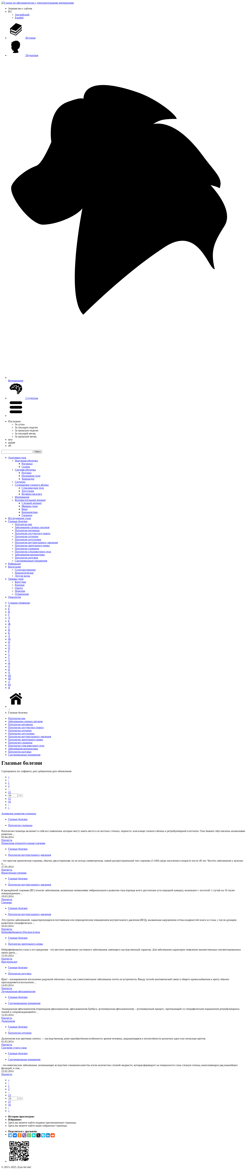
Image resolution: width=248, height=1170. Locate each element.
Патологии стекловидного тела (33, 551)
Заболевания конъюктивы (30, 554)
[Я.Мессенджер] (34, 1135)
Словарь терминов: (19, 602)
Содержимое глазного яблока (32, 484)
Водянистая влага (32, 494)
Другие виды (22, 575)
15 (9, 798)
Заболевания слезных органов (32, 527)
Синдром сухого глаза (14, 1047)
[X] (38, 1135)
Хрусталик (28, 490)
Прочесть (6, 840)
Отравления (22, 594)
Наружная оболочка (26, 460)
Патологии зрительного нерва (32, 545)
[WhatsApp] (29, 1135)
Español (19, 17)
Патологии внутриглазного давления (36, 542)
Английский (22, 14)
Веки (24, 509)
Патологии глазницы (27, 548)
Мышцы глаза (30, 506)
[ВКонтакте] (15, 1135)
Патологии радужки (26, 557)
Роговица (27, 463)
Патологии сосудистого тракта (32, 533)
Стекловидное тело (33, 487)
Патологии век (23, 524)
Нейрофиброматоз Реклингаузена (20, 932)
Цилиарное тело (31, 475)
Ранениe (19, 584)
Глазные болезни (17, 521)
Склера (26, 466)
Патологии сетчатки (26, 536)
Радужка (26, 472)
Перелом (20, 591)
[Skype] (43, 1135)
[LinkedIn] (48, 1135)
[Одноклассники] (20, 1135)
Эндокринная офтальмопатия (18, 991)
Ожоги (19, 588)
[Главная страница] (16, 706)
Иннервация (22, 497)
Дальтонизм (8, 1021)
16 (9, 801)
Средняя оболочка (25, 469)
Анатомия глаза (17, 457)
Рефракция (14, 563)
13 (9, 792)
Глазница (27, 515)
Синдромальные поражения (31, 560)
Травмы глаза (15, 578)
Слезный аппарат (32, 503)
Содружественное (25, 569)
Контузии (20, 581)
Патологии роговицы (27, 530)
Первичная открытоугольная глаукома (23, 843)
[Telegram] (10, 1135)
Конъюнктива (30, 512)
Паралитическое (24, 572)
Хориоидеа (28, 478)
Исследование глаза (19, 518)
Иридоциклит (9, 961)
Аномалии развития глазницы (18, 813)
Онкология (14, 597)
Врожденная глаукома (13, 872)
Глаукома (6, 902)
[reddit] (53, 1135)
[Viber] (24, 1135)
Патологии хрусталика (28, 539)
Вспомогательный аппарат (30, 500)
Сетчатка (20, 481)
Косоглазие (14, 566)
